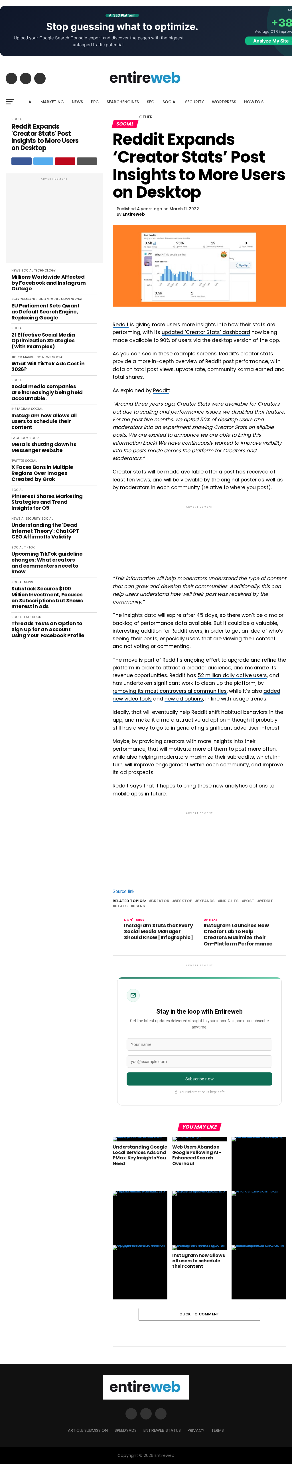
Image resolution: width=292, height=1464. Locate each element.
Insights (229, 901)
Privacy (196, 1430)
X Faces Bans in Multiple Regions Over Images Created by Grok (42, 473)
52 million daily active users (232, 675)
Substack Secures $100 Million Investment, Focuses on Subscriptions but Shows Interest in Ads (47, 598)
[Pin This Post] (65, 161)
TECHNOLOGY (45, 270)
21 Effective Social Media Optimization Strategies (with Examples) (43, 341)
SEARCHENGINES (123, 102)
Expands (206, 901)
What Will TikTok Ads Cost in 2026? (47, 366)
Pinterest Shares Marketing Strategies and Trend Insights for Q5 (47, 502)
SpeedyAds (126, 1430)
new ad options (184, 698)
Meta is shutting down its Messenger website (43, 447)
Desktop (183, 901)
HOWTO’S (253, 102)
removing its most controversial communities (170, 691)
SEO (151, 102)
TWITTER (17, 460)
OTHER (146, 117)
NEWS (77, 102)
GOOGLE (53, 299)
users (139, 906)
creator (160, 901)
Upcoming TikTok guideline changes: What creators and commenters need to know (46, 563)
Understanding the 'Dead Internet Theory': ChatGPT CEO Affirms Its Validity (45, 531)
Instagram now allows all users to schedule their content (43, 421)
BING (42, 299)
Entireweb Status (162, 1430)
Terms (217, 1430)
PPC (95, 102)
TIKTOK (16, 357)
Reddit (121, 324)
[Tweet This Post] (43, 161)
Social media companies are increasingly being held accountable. (46, 392)
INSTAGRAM (20, 408)
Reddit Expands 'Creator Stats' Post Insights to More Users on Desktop (44, 137)
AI (31, 102)
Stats (121, 906)
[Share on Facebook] (21, 161)
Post (249, 901)
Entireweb (134, 214)
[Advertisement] (54, 221)
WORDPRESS (224, 102)
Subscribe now (199, 1079)
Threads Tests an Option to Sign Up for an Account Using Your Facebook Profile (47, 629)
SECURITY (194, 102)
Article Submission (88, 1430)
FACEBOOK (20, 438)
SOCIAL (170, 102)
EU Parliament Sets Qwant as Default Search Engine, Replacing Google (45, 312)
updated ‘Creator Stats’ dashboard (206, 332)
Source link (124, 891)
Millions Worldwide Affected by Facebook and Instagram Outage (48, 283)
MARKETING (52, 102)
